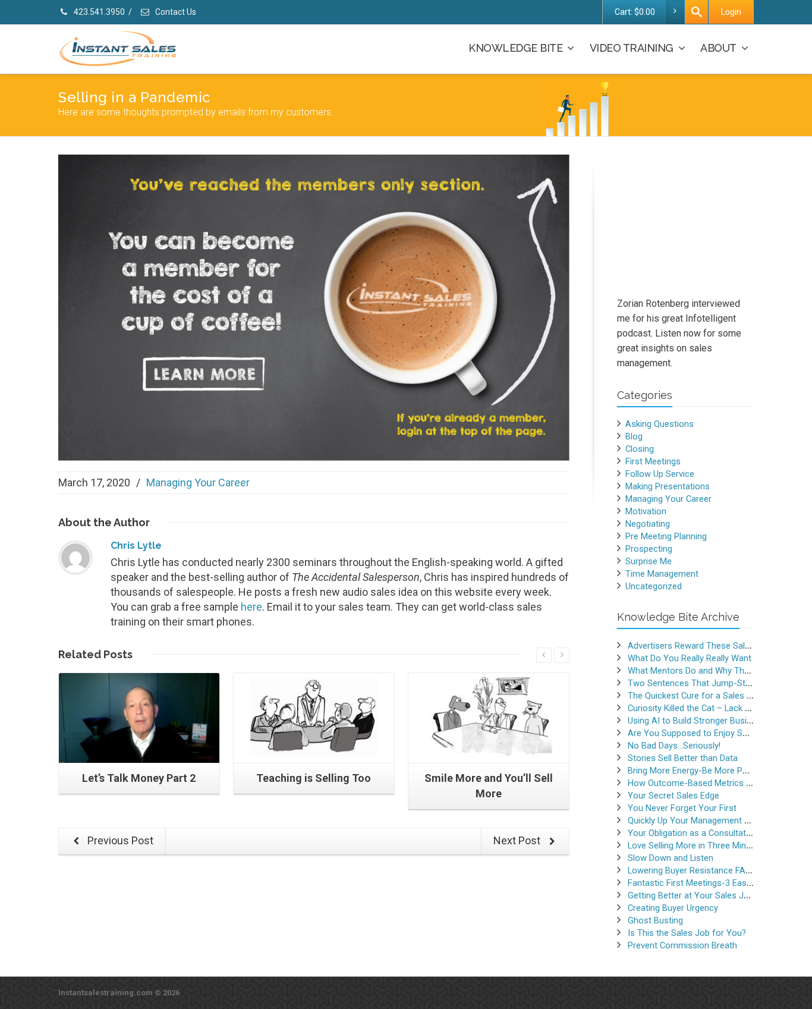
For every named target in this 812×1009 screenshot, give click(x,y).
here (251, 607)
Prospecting (648, 548)
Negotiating (647, 523)
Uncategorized (653, 586)
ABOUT (718, 48)
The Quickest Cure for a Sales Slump (699, 695)
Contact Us (174, 12)
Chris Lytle (136, 545)
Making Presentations (667, 486)
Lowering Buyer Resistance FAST (692, 870)
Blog (634, 436)
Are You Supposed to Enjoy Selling (695, 733)
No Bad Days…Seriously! (674, 745)
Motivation (645, 511)
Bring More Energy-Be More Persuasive (704, 770)
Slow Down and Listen (670, 858)
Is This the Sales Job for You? (687, 933)
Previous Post (119, 840)
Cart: (635, 12)
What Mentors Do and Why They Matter (704, 670)
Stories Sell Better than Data (683, 758)
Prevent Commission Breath (682, 945)
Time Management (661, 573)
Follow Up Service (659, 474)
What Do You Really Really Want (689, 658)
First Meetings (653, 461)
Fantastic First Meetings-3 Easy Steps (702, 883)
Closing (639, 449)
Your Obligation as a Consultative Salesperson (718, 833)
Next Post (518, 840)
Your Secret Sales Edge (673, 795)
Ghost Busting (655, 920)
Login (731, 12)
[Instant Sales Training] (313, 306)
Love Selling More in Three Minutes (695, 845)
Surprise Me (648, 561)
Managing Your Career (198, 482)
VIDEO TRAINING (631, 48)
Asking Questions (659, 424)
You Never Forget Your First (682, 808)
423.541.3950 (98, 12)
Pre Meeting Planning (666, 536)
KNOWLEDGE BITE (515, 48)
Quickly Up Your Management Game (697, 820)
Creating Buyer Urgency (673, 908)
